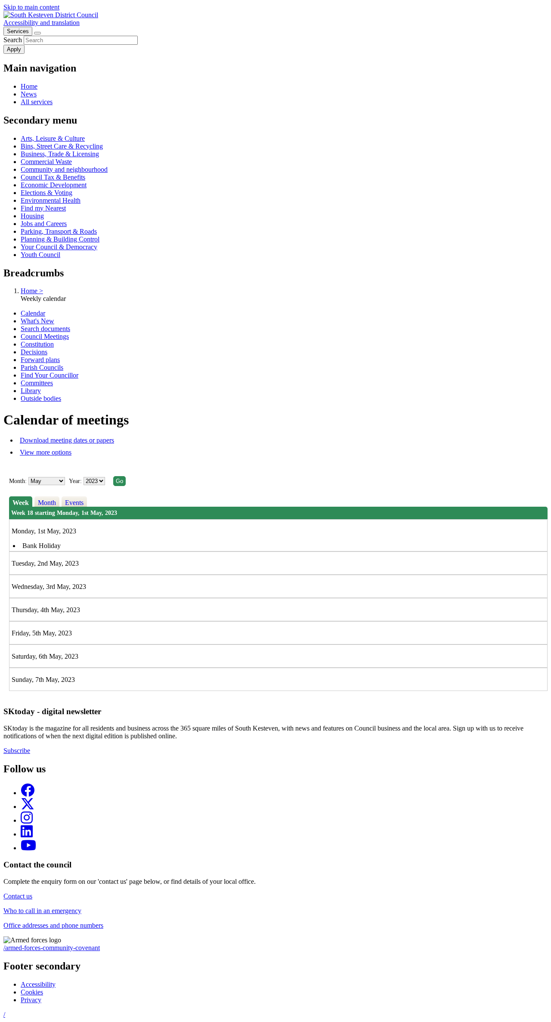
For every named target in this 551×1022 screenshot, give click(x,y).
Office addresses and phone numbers (53, 925)
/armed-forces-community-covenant (51, 947)
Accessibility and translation (41, 22)
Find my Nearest (43, 208)
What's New (37, 321)
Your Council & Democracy (59, 247)
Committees (37, 383)
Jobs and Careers (44, 223)
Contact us (17, 896)
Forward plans (40, 359)
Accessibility (38, 984)
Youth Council (40, 254)
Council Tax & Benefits (53, 177)
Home (29, 86)
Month (47, 502)
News (29, 94)
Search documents (45, 328)
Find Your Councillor (49, 375)
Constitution (37, 344)
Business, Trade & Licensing (60, 154)
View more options (45, 452)
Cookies (32, 992)
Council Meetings (45, 336)
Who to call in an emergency (42, 910)
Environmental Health (50, 200)
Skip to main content (31, 7)
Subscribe (16, 750)
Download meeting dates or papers (67, 440)
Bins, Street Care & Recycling (62, 146)
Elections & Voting (46, 192)
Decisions (34, 352)
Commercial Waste (46, 161)
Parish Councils (42, 367)
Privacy (31, 999)
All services (37, 101)
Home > (32, 290)
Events (74, 502)
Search (12, 39)
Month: (18, 481)
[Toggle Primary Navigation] (37, 33)
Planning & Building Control (60, 239)
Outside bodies (41, 398)
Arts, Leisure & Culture (53, 138)
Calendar (33, 313)
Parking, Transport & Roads (59, 231)
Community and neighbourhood (64, 169)
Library (31, 390)
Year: (76, 481)
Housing (32, 216)
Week (20, 502)
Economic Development (54, 185)
